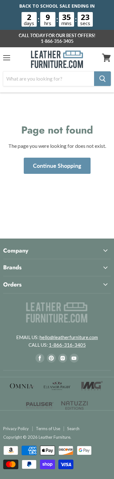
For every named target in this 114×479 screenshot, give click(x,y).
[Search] (102, 78)
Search (73, 428)
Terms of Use (48, 428)
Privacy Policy (16, 428)
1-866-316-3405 (57, 41)
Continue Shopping (57, 165)
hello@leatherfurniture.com (69, 337)
